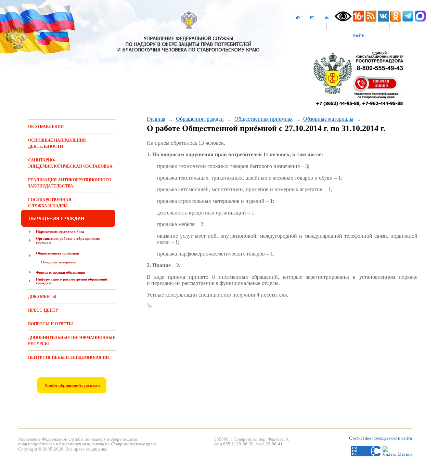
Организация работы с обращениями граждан (68, 240)
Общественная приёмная (57, 253)
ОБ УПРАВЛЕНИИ (46, 126)
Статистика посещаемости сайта (380, 438)
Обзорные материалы (58, 262)
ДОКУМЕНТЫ (42, 296)
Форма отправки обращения (60, 272)
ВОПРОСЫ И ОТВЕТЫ (50, 324)
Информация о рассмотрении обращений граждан (71, 281)
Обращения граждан (200, 119)
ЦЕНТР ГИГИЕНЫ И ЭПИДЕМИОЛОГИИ (68, 357)
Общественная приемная (263, 119)
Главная (156, 119)
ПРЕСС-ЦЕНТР (43, 310)
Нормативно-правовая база (60, 232)
